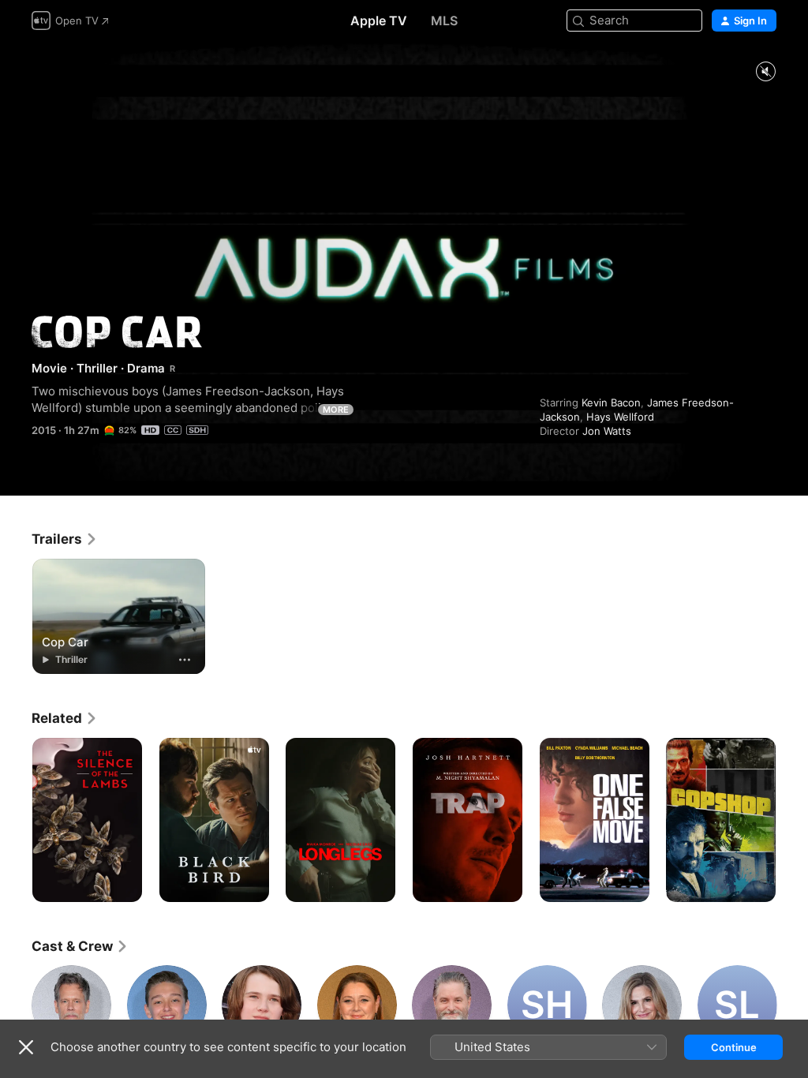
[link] (65, 539)
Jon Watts (606, 431)
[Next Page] (792, 820)
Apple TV (378, 20)
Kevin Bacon (611, 402)
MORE (336, 409)
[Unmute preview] (765, 72)
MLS (444, 20)
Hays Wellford (620, 416)
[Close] (26, 1047)
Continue (734, 1047)
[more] (185, 660)
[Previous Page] (16, 820)
